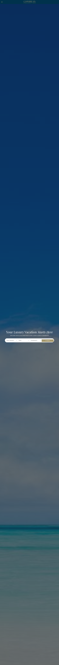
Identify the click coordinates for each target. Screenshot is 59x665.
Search (48, 340)
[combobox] (11, 340)
